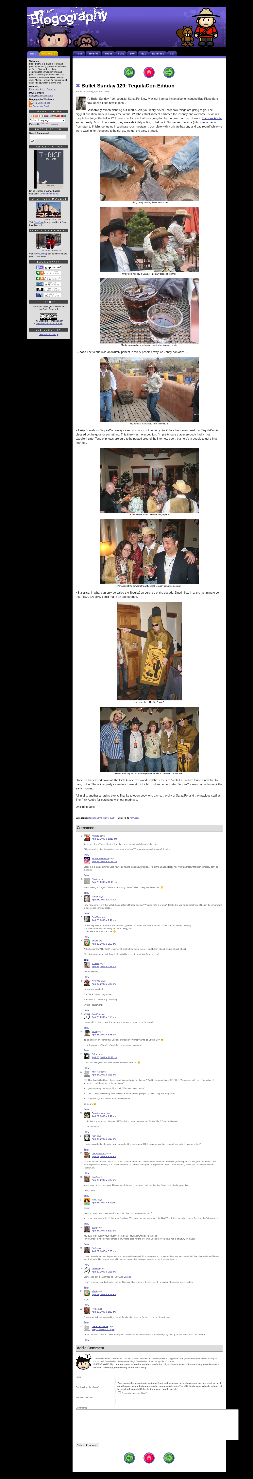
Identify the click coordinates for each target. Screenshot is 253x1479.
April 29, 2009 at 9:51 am (104, 1294)
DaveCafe (49, 53)
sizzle (94, 1031)
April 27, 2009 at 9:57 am (104, 1156)
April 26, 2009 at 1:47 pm (104, 920)
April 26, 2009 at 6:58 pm (104, 1034)
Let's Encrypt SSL (47, 334)
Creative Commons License (49, 323)
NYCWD (96, 981)
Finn (94, 1136)
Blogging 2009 (95, 818)
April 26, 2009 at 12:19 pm (104, 882)
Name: (79, 1377)
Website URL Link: (84, 1397)
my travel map (40, 253)
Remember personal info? (134, 1393)
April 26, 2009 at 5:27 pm (104, 984)
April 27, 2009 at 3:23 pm (104, 1180)
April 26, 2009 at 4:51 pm (104, 966)
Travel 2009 (108, 818)
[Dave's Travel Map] (48, 249)
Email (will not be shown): (88, 1387)
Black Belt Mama (100, 1326)
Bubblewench (98, 1113)
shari (94, 940)
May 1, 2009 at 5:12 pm (103, 1329)
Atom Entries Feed (41, 103)
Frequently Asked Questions (43, 89)
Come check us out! (49, 193)
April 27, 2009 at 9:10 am (104, 1139)
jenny (94, 1199)
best (121, 53)
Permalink (134, 818)
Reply (86, 854)
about (108, 53)
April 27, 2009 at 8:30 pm (104, 1251)
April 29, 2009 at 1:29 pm (104, 1312)
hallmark (158, 53)
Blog (33, 53)
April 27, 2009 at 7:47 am (104, 1116)
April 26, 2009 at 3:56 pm (104, 944)
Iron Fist (96, 1014)
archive (94, 53)
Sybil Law (96, 917)
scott (94, 1177)
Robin (94, 879)
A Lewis (95, 963)
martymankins (99, 1153)
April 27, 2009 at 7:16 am (104, 1075)
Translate (53, 124)
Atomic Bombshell (100, 858)
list (172, 53)
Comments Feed (40, 106)
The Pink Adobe (212, 118)
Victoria (127, 1277)
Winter (95, 896)
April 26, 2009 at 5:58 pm (104, 1017)
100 (132, 53)
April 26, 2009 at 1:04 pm (104, 899)
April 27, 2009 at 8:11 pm (103, 1202)
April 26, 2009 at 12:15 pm (104, 861)
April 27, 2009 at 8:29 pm (104, 1230)
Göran (95, 1054)
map (143, 53)
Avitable (95, 836)
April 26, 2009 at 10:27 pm (104, 1057)
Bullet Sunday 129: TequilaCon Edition (125, 86)
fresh (79, 53)
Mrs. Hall (96, 1072)
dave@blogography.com (41, 95)
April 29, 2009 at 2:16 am (104, 1272)
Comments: (81, 1408)
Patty (94, 1227)
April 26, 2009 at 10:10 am (104, 839)
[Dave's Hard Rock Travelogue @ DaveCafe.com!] (48, 218)
